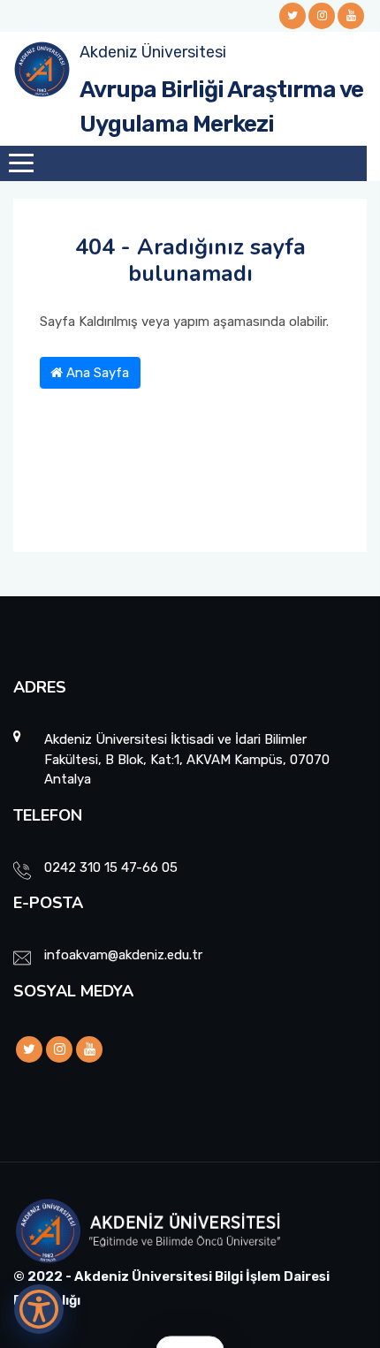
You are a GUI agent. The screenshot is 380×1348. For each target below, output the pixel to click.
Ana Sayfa (96, 373)
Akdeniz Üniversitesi (153, 52)
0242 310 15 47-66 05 (111, 867)
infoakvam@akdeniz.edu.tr (123, 955)
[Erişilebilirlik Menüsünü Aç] (39, 1309)
